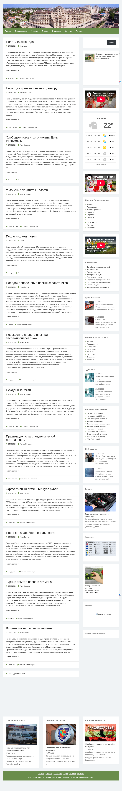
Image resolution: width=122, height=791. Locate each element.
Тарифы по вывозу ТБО (96, 426)
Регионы (11, 180)
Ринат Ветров (24, 287)
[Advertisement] (41, 696)
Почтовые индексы (94, 277)
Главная (8, 31)
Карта (66, 774)
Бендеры (90, 342)
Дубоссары (91, 349)
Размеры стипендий (95, 429)
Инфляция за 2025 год (96, 436)
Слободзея (91, 354)
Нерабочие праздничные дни (98, 280)
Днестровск (91, 347)
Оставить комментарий (26, 78)
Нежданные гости (18, 390)
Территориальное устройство (98, 287)
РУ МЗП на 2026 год (95, 414)
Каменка (90, 352)
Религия (72, 774)
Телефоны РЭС (93, 269)
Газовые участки (93, 272)
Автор (22, 241)
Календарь (58, 774)
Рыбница (90, 359)
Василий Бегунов (25, 194)
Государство (12, 380)
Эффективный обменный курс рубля (32, 489)
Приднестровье (21, 31)
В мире (45, 31)
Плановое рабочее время (97, 419)
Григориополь (92, 344)
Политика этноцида (20, 41)
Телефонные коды (94, 275)
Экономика (11, 523)
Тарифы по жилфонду (95, 421)
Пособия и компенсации (96, 431)
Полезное (80, 31)
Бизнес (10, 325)
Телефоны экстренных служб (98, 267)
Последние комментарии (95, 634)
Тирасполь (91, 357)
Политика (90, 220)
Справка (49, 774)
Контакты (80, 774)
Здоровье (68, 31)
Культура (90, 212)
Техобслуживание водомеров (98, 424)
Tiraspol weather (100, 164)
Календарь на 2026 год (96, 416)
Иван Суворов (24, 342)
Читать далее (15, 70)
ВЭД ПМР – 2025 (93, 439)
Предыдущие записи (16, 674)
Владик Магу (24, 46)
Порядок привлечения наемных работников (37, 283)
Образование (12, 127)
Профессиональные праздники (99, 282)
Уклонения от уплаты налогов (27, 190)
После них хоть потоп (21, 236)
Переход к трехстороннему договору (31, 88)
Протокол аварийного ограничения (30, 532)
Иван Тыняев (24, 493)
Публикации (56, 31)
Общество (91, 217)
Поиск (111, 43)
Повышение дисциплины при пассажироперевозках (27, 336)
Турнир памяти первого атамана (29, 581)
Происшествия (13, 226)
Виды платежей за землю (97, 434)
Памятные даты (93, 285)
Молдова (34, 31)
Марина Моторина (26, 92)
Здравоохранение (94, 209)
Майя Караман (25, 145)
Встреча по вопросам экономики (29, 628)
